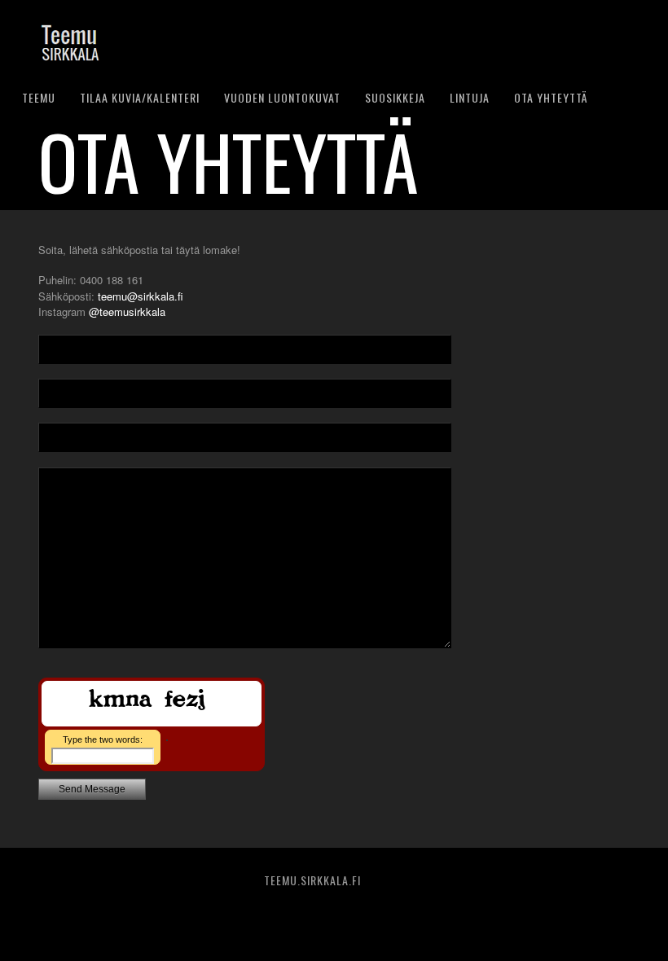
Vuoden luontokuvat (282, 97)
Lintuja (470, 97)
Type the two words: (103, 739)
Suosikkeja (395, 97)
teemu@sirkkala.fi (140, 296)
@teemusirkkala (127, 311)
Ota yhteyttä (550, 97)
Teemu (38, 97)
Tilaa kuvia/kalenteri (140, 97)
